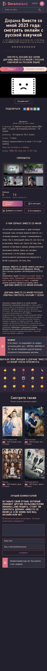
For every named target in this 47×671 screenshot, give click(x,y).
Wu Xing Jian (20, 151)
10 (34, 47)
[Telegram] (38, 109)
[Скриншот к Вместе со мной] (13, 169)
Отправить (23, 553)
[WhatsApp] (34, 109)
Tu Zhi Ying (32, 151)
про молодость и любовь (18, 147)
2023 (20, 123)
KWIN (12, 151)
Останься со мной (27, 276)
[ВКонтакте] (24, 109)
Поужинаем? (20, 278)
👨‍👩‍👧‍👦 (23, 379)
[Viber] (31, 109)
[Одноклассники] (28, 109)
